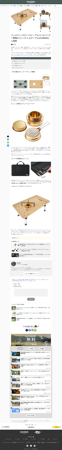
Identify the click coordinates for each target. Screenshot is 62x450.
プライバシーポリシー (21, 442)
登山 (40, 5)
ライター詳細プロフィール (32, 273)
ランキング (50, 5)
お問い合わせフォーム (24, 280)
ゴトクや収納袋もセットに (17, 65)
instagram (32, 330)
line (8, 142)
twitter (8, 136)
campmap (37, 431)
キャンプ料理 (26, 5)
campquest (24, 432)
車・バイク (44, 5)
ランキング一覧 (30, 415)
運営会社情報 (14, 442)
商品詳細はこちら (15, 237)
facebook (8, 139)
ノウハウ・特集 (34, 5)
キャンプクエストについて (6, 442)
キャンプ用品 (19, 5)
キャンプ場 (13, 5)
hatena (8, 145)
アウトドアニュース (5, 5)
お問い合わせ (28, 442)
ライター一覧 (34, 442)
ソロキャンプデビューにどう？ (17, 67)
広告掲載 (38, 442)
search (55, 5)
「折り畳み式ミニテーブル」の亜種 (18, 61)
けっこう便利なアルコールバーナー (18, 63)
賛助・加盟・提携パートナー (55, 442)
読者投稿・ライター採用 (45, 442)
